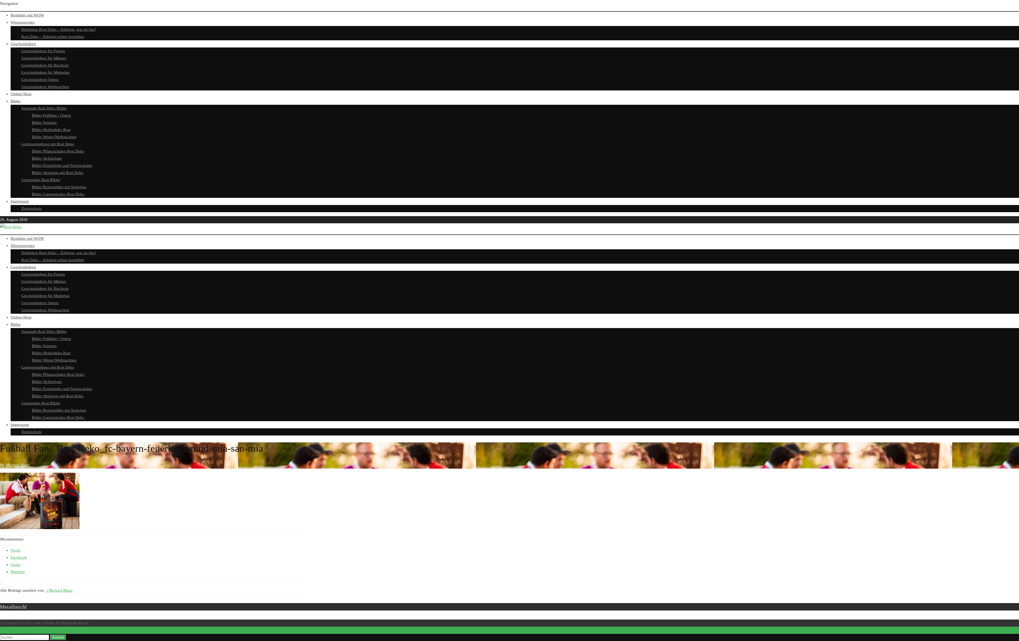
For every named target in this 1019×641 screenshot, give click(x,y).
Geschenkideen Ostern (40, 79)
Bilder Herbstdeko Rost (51, 130)
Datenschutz (31, 208)
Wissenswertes (22, 22)
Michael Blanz (59, 590)
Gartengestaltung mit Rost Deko (47, 144)
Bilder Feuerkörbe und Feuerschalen (62, 165)
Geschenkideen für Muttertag (45, 72)
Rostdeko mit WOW (27, 15)
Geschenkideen (23, 44)
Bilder (16, 101)
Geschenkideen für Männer (43, 58)
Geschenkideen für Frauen (43, 51)
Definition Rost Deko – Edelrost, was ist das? (58, 29)
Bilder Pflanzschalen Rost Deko (58, 151)
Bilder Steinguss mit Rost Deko (58, 173)
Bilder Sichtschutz (47, 158)
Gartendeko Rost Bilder (40, 180)
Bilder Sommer (44, 122)
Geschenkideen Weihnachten (45, 87)
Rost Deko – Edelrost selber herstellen (52, 36)
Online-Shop (21, 94)
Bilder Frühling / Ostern (51, 115)
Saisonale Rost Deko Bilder (44, 108)
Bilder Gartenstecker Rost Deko (58, 194)
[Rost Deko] (11, 227)
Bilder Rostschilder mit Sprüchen (59, 187)
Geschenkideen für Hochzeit (44, 65)
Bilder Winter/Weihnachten (54, 137)
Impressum (20, 201)
